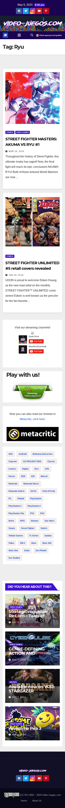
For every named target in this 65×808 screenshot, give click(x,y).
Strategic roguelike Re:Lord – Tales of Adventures (28, 616)
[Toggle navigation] (19, 35)
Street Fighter (27, 528)
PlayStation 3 (14, 506)
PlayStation (35, 498)
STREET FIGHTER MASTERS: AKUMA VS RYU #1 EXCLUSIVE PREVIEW (31, 144)
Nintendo (12, 484)
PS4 (42, 513)
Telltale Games (15, 535)
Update (48, 535)
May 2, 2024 (19, 734)
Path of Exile (48, 491)
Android (23, 454)
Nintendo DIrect (31, 484)
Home (24, 800)
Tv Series (33, 535)
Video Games (22, 132)
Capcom (12, 461)
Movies (13, 682)
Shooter (34, 521)
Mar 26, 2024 (16, 151)
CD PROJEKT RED (32, 461)
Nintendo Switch (16, 491)
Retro (11, 521)
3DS (10, 454)
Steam (11, 528)
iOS (33, 476)
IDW (23, 476)
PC (9, 498)
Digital (25, 469)
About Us (37, 800)
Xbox (33, 543)
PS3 (32, 513)
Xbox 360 (46, 543)
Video (11, 543)
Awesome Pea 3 (25, 728)
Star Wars (49, 521)
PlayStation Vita (16, 513)
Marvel (44, 476)
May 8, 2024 (19, 622)
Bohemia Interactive (43, 454)
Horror (11, 476)
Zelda (26, 550)
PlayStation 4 (34, 506)
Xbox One (13, 550)
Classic (51, 461)
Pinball (21, 498)
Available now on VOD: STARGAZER (31, 688)
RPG (22, 521)
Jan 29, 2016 (16, 275)
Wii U (22, 543)
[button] (32, 35)
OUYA (33, 491)
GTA (47, 469)
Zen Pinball (41, 550)
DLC (36, 469)
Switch (44, 528)
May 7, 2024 (19, 660)
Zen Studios (14, 558)
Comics (9, 132)
